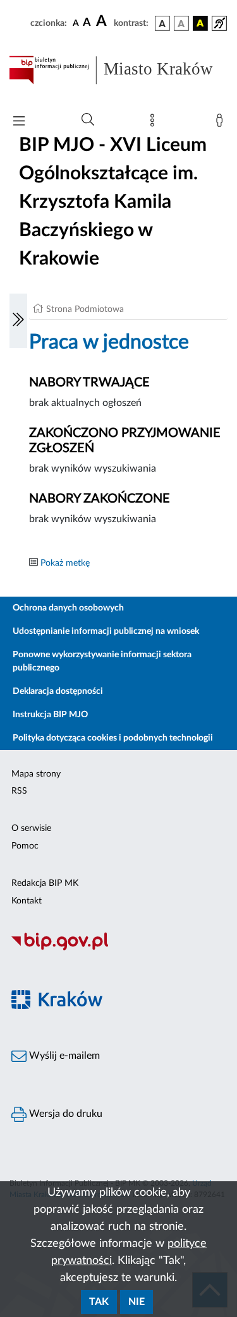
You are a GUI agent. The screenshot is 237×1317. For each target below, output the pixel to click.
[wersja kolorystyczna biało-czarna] (181, 23)
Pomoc (25, 846)
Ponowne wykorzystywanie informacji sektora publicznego (102, 661)
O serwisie (31, 828)
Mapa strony (36, 774)
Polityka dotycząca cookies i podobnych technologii (113, 738)
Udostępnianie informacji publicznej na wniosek (106, 631)
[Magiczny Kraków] (118, 1007)
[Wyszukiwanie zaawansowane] (88, 120)
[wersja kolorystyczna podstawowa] (162, 23)
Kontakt (26, 901)
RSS (19, 791)
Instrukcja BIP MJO (50, 714)
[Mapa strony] (155, 123)
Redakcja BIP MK (44, 883)
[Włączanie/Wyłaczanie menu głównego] (18, 122)
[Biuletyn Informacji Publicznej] (118, 949)
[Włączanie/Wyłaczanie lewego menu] (18, 321)
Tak (99, 1302)
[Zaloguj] (222, 123)
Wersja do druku (64, 1114)
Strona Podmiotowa (85, 309)
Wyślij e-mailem (63, 1056)
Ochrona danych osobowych (68, 608)
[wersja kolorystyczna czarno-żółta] (200, 23)
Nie (136, 1302)
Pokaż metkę (65, 563)
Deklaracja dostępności (58, 691)
